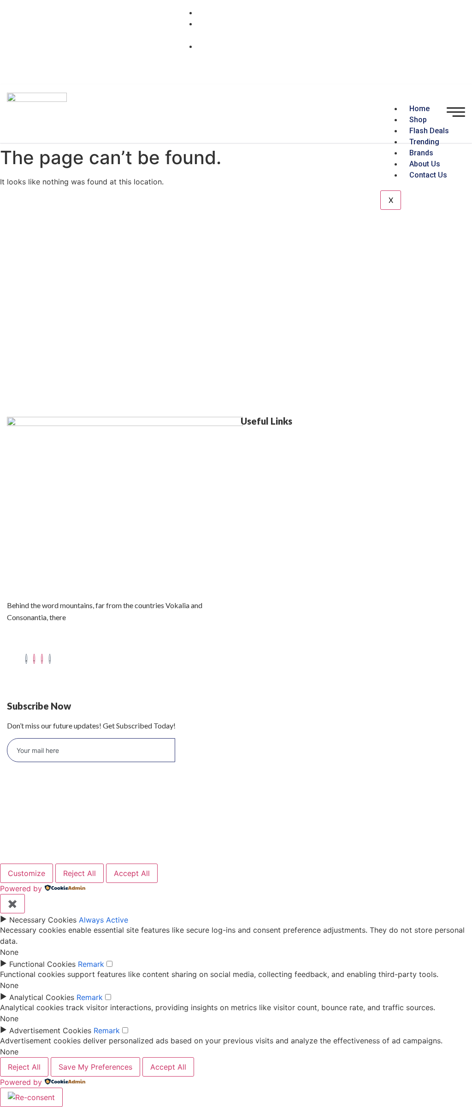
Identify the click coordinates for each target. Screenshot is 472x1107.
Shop (418, 119)
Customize (26, 873)
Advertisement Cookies (50, 1030)
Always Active (103, 919)
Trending (424, 141)
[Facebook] (26, 659)
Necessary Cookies (43, 919)
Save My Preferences (95, 1066)
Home (419, 108)
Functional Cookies (42, 964)
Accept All (132, 873)
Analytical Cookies (41, 997)
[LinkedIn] (34, 659)
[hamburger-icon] (456, 113)
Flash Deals (429, 130)
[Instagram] (42, 659)
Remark (91, 964)
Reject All (79, 873)
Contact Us (428, 175)
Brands (421, 152)
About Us (424, 164)
